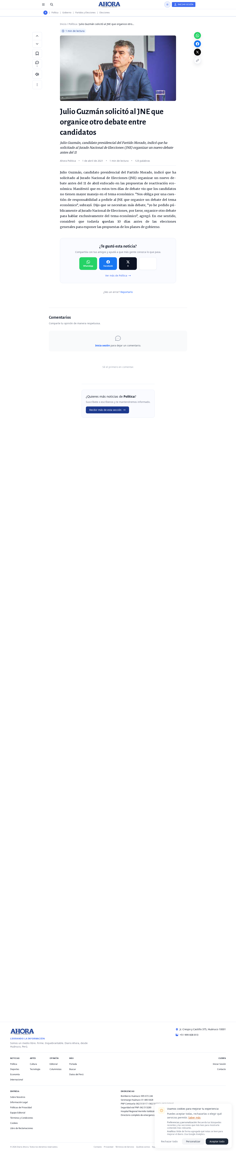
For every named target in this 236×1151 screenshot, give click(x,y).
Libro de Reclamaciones (21, 1128)
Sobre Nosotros (17, 1097)
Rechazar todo (169, 1141)
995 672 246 (147, 1096)
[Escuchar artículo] (37, 74)
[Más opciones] (37, 84)
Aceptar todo (217, 1141)
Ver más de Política (116, 275)
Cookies (14, 1123)
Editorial (54, 1064)
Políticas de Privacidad (21, 1107)
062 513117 (142, 1103)
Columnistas (56, 1069)
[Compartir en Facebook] (197, 43)
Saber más (194, 1117)
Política (54, 12)
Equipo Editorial (17, 1112)
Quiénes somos (143, 1146)
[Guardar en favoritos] (37, 53)
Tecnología (35, 1069)
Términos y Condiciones (21, 1117)
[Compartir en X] (197, 52)
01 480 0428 (147, 1099)
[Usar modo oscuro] (167, 4)
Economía (15, 1074)
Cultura (33, 1064)
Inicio (63, 24)
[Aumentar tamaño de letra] (37, 36)
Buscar (72, 1069)
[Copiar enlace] (197, 60)
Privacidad (108, 1146)
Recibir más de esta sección (105, 409)
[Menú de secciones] (43, 4)
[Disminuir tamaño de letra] (37, 44)
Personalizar (193, 1141)
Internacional (16, 1079)
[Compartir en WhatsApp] (197, 35)
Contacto (221, 1069)
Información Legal (19, 1102)
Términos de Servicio (124, 1146)
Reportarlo (126, 292)
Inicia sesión (102, 345)
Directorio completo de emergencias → (140, 1115)
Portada (73, 1064)
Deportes (14, 1069)
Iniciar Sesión (219, 1064)
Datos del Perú (76, 1074)
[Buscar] (51, 4)
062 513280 (145, 1107)
